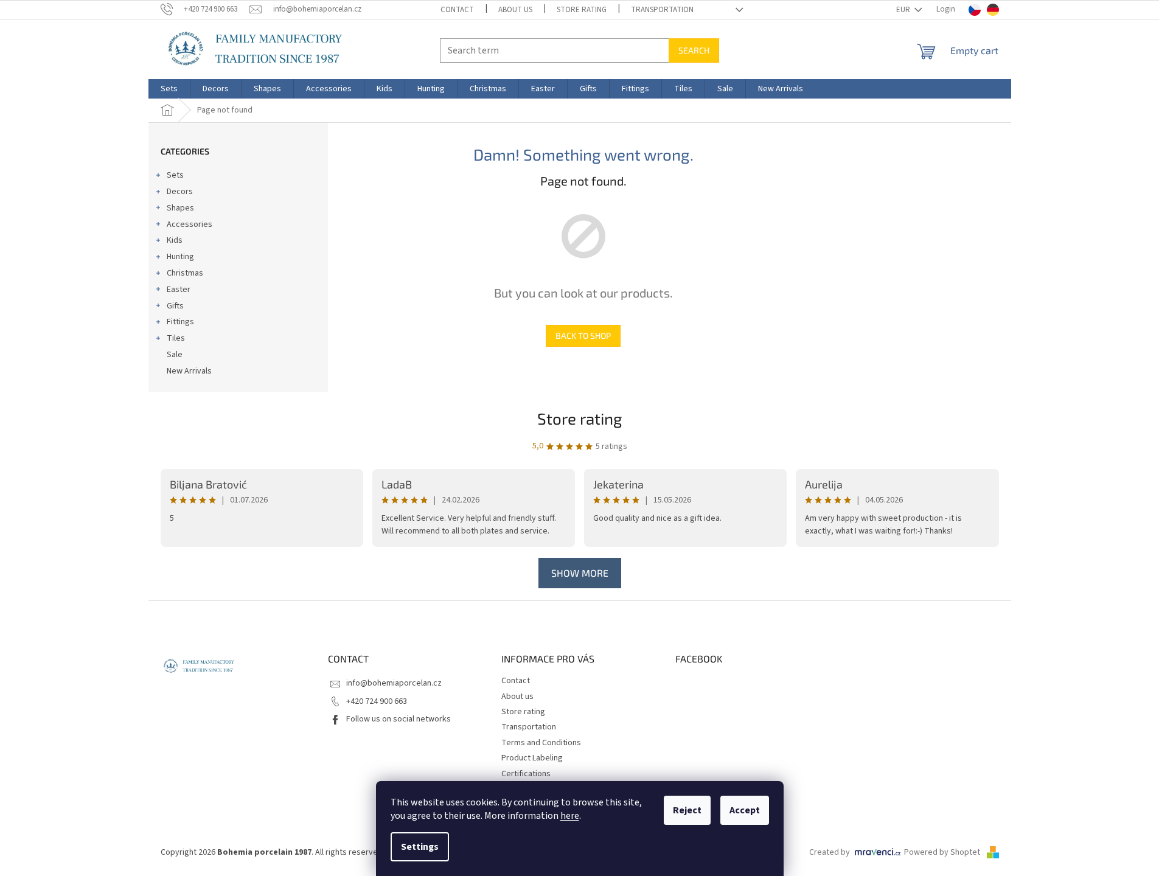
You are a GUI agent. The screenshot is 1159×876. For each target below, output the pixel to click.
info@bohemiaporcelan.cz (394, 683)
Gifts (175, 306)
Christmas (185, 273)
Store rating (582, 9)
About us (515, 9)
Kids (175, 240)
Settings (420, 846)
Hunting (180, 257)
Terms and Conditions (541, 743)
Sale (175, 355)
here (569, 815)
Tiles (176, 338)
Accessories (189, 224)
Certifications (526, 774)
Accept (744, 810)
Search (693, 50)
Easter (178, 289)
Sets (175, 175)
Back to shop (583, 335)
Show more (579, 573)
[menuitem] (169, 89)
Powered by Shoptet (943, 852)
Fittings (180, 322)
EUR (904, 9)
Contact (457, 9)
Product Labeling (532, 758)
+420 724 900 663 (376, 701)
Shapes (180, 208)
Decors (180, 192)
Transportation (662, 9)
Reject (687, 810)
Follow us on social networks (398, 719)
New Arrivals (189, 371)
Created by (829, 852)
